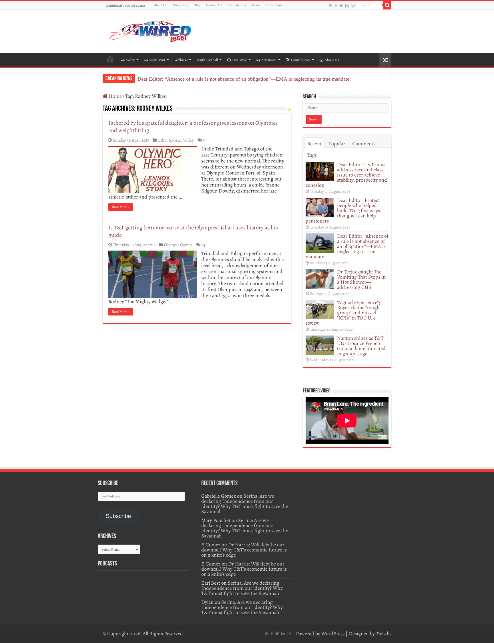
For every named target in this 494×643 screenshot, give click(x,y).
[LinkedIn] (347, 5)
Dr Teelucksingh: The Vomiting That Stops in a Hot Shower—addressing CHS (361, 279)
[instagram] (352, 5)
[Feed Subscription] (289, 109)
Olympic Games (178, 245)
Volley (130, 59)
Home (256, 5)
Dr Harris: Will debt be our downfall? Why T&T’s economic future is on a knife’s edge (244, 549)
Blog (197, 5)
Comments (363, 143)
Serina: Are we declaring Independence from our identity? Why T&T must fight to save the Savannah (244, 504)
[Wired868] (150, 30)
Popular (337, 143)
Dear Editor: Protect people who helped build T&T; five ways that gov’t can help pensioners (343, 210)
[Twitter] (341, 5)
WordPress (332, 633)
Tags (312, 155)
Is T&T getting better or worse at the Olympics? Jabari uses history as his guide (193, 231)
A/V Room (269, 59)
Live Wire (239, 59)
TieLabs (383, 633)
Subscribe (118, 516)
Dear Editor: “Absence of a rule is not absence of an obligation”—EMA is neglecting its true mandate (243, 79)
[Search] (387, 5)
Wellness (181, 59)
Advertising (180, 5)
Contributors (237, 5)
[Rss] (331, 5)
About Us (160, 5)
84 (203, 245)
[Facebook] (336, 5)
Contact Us (214, 5)
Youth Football (207, 59)
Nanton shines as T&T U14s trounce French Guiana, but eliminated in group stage (361, 346)
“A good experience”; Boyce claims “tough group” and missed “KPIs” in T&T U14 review (343, 312)
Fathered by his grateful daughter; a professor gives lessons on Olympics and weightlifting (193, 126)
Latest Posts (274, 5)
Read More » (121, 207)
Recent (314, 143)
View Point (157, 59)
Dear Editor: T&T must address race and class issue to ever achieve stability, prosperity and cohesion (346, 174)
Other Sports (169, 140)
